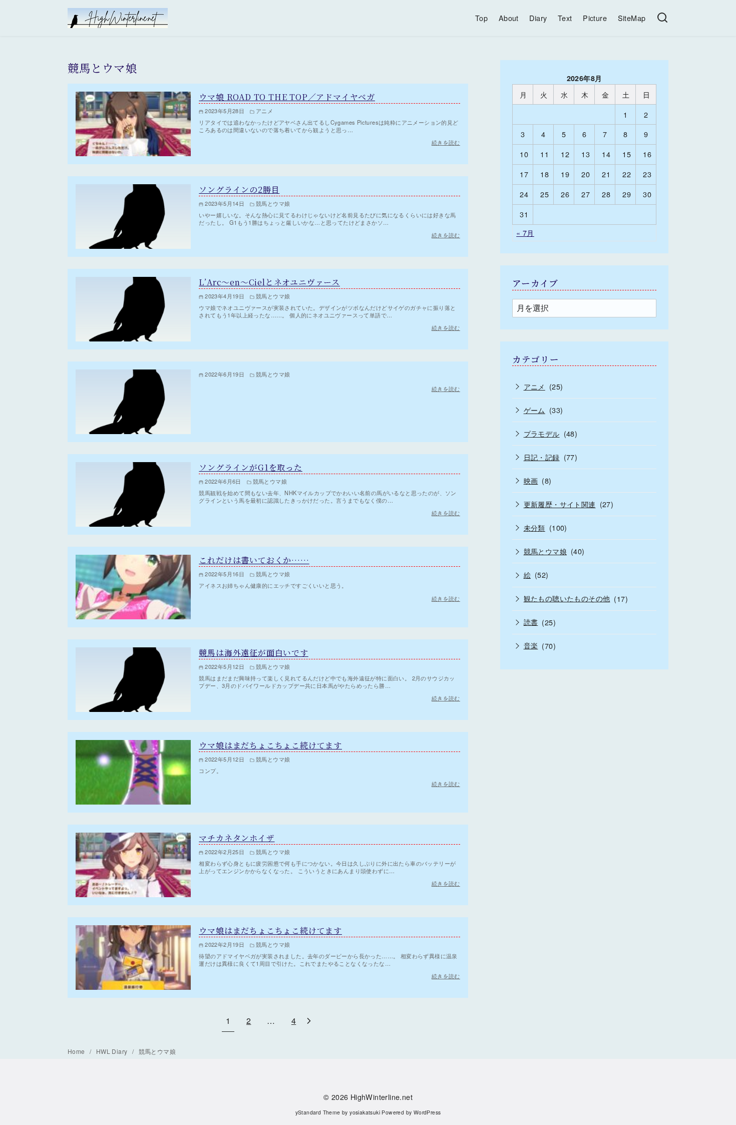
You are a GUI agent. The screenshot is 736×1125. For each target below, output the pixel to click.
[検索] (662, 18)
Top (481, 18)
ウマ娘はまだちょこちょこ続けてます (270, 745)
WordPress (427, 1112)
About (509, 18)
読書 (531, 621)
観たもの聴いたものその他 (567, 598)
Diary (538, 18)
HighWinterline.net (381, 1096)
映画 (531, 480)
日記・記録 (542, 457)
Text (565, 18)
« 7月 (525, 232)
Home (77, 1051)
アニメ (534, 386)
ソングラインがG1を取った (250, 467)
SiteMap (632, 18)
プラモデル (542, 433)
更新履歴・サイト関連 (560, 504)
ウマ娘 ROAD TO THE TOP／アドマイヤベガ (287, 97)
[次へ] (309, 1020)
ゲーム (534, 410)
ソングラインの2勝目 (239, 189)
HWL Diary (112, 1051)
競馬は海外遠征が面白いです (253, 652)
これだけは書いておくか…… (254, 560)
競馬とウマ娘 (545, 551)
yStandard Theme (317, 1112)
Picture (595, 18)
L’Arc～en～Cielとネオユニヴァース (269, 282)
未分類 (534, 527)
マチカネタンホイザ (236, 838)
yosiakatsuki (364, 1112)
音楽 (531, 645)
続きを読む (446, 389)
